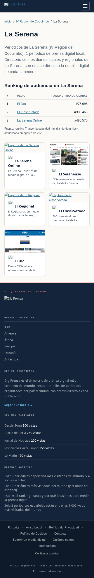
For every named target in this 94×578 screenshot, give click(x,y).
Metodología (47, 545)
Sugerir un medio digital (29, 539)
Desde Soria (13, 425)
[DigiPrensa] (25, 300)
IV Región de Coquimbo (32, 21)
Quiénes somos (63, 539)
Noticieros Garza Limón (21, 448)
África (8, 340)
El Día (21, 104)
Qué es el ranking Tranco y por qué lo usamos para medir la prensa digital (46, 498)
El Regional (24, 206)
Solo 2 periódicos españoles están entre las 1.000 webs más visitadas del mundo (44, 508)
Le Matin (10, 455)
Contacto (60, 533)
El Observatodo (28, 112)
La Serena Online (29, 120)
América (10, 333)
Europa (9, 346)
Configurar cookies (47, 553)
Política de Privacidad (64, 527)
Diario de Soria (15, 433)
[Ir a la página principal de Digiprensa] (24, 6)
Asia (7, 327)
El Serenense (69, 174)
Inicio (8, 21)
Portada (13, 527)
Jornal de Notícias (17, 440)
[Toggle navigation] (85, 6)
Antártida (11, 359)
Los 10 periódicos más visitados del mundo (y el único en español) (46, 488)
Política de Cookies (33, 533)
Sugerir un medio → (18, 405)
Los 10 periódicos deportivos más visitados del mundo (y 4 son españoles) (47, 478)
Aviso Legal (34, 527)
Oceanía (10, 353)
